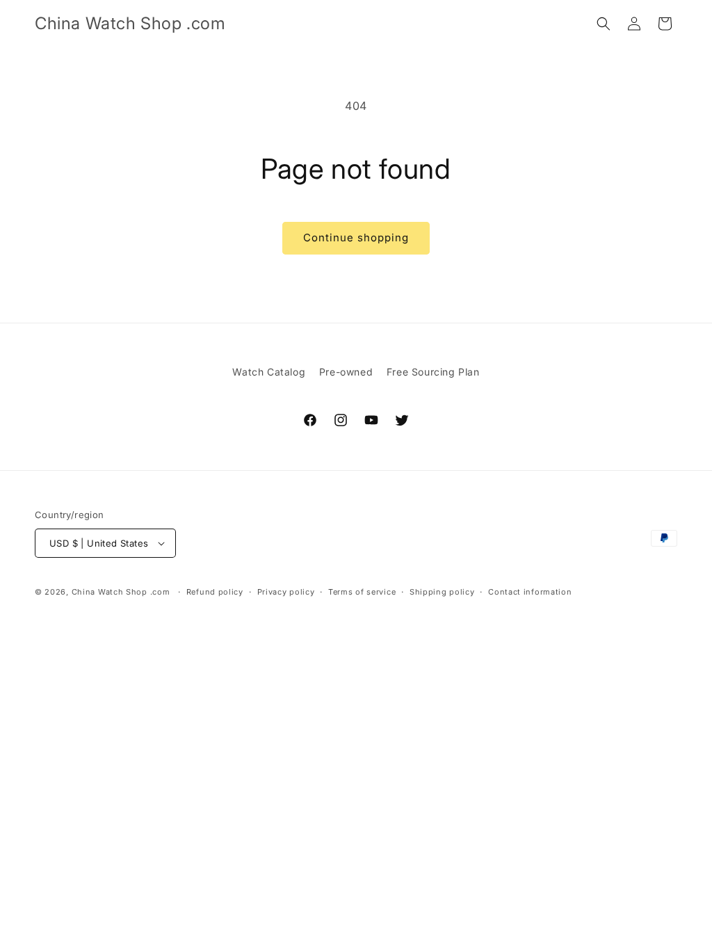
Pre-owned (346, 372)
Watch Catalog (268, 372)
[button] (603, 23)
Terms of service (362, 592)
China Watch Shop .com (121, 592)
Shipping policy (442, 592)
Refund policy (214, 592)
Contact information (530, 592)
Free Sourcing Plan (433, 372)
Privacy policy (286, 592)
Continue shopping (356, 237)
